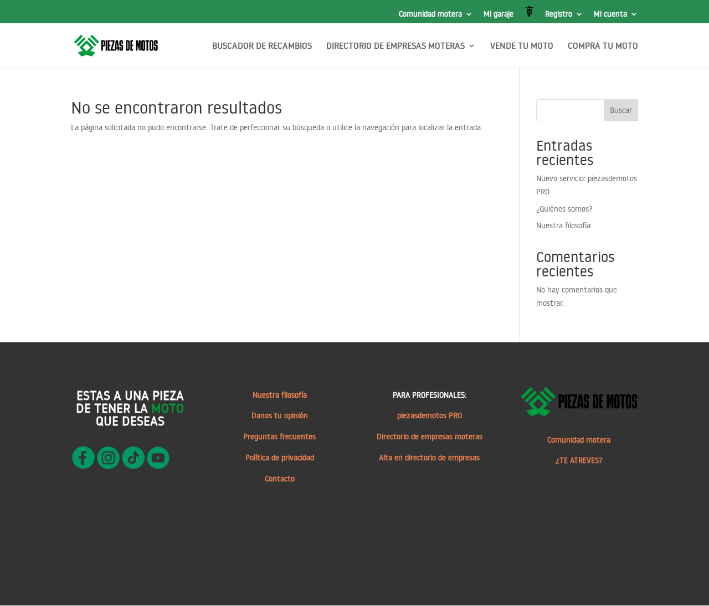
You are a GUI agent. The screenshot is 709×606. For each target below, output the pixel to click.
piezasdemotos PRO (429, 415)
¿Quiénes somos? (564, 209)
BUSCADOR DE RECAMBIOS (262, 46)
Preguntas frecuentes (279, 436)
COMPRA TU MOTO (603, 46)
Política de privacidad (279, 458)
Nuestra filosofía (563, 225)
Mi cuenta (610, 14)
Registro (558, 14)
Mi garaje (498, 14)
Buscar (621, 110)
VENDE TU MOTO (521, 46)
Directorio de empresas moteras (429, 436)
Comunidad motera (430, 14)
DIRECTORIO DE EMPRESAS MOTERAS (395, 46)
